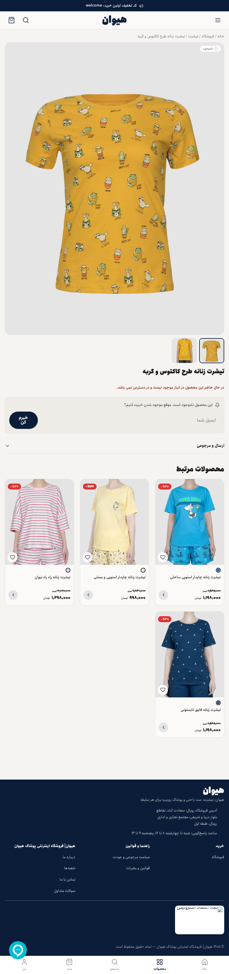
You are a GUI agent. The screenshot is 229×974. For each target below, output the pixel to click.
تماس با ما (67, 879)
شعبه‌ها (69, 868)
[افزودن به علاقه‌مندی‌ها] (163, 557)
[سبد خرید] (11, 20)
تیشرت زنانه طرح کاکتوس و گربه (161, 36)
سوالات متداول (64, 891)
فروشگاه (208, 36)
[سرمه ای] (218, 702)
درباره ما (69, 857)
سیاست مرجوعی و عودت (131, 857)
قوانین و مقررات (138, 868)
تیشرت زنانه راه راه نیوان (52, 577)
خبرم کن (23, 420)
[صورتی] (68, 570)
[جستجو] (25, 20)
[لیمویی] (143, 570)
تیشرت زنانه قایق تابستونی (201, 710)
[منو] (217, 20)
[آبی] (218, 570)
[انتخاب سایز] (163, 595)
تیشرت (193, 36)
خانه (220, 36)
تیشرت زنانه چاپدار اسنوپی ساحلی (195, 577)
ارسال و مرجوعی (210, 446)
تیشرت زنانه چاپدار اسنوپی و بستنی (120, 577)
